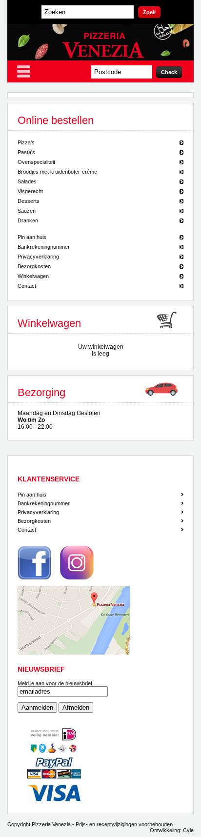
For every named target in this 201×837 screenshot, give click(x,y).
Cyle (188, 830)
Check (169, 72)
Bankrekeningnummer (44, 247)
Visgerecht (30, 191)
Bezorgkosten (34, 266)
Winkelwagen (33, 276)
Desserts (29, 201)
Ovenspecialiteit (36, 162)
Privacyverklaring (38, 256)
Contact (27, 286)
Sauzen (27, 211)
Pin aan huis (32, 237)
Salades (27, 181)
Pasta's (26, 152)
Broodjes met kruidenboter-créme (57, 172)
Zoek (149, 12)
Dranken (28, 220)
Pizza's (26, 142)
